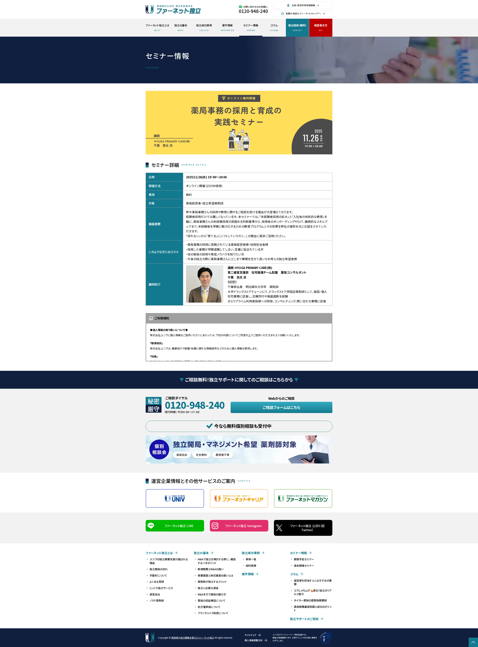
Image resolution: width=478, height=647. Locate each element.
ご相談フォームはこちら (281, 407)
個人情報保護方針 (254, 640)
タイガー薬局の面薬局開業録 (310, 600)
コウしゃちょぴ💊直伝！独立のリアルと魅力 (313, 592)
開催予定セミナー (304, 559)
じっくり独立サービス (161, 588)
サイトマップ (250, 635)
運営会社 (155, 594)
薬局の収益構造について (212, 600)
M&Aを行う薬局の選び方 (212, 594)
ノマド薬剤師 (157, 600)
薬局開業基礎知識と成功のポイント (313, 608)
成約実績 (251, 565)
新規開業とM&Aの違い (211, 569)
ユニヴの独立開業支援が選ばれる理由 (169, 561)
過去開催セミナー (304, 565)
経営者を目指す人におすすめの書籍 (313, 582)
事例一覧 (251, 559)
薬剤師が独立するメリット (212, 581)
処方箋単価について (209, 607)
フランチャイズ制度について (213, 613)
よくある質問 (157, 581)
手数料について (158, 575)
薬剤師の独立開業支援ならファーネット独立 (192, 637)
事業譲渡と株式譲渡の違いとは (215, 575)
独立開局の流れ (159, 569)
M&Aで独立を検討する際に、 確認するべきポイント (217, 561)
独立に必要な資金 (208, 588)
